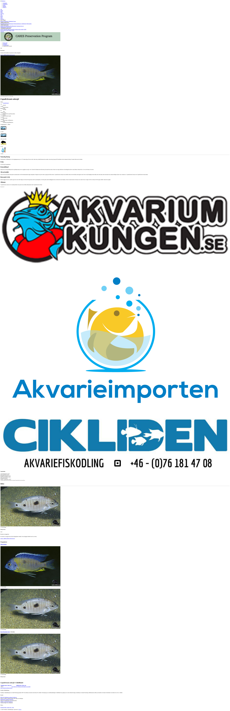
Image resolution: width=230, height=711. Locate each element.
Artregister (5, 3)
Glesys (20, 709)
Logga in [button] (12, 54)
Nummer (6, 685)
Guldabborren (23, 23)
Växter (13, 30)
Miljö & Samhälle (11, 29)
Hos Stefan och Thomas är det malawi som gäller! (21, 686)
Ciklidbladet (5, 4)
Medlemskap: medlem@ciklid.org (6, 699)
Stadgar (1, 29)
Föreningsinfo (6, 28)
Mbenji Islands (3, 544)
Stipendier (5, 29)
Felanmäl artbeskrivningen (6, 687)
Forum (4, 5)
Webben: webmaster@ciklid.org (6, 701)
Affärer (4, 24)
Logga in (2, 13)
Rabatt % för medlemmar (5, 26)
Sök (1, 10)
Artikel (21, 685)
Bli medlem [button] (4, 54)
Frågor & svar (9, 27)
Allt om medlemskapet (9, 23)
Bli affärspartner (13, 26)
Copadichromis (6, 45)
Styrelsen (16, 29)
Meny (1, 12)
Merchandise (29, 23)
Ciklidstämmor (3, 27)
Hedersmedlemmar (17, 23)
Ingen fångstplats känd (5, 631)
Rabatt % (4, 7)
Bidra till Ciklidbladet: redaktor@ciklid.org (8, 697)
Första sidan (5, 42)
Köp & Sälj (2, 30)
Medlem (4, 6)
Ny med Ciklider (8, 30)
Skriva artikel (20, 29)
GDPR (25, 29)
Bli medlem (2, 23)
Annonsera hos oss (20, 26)
